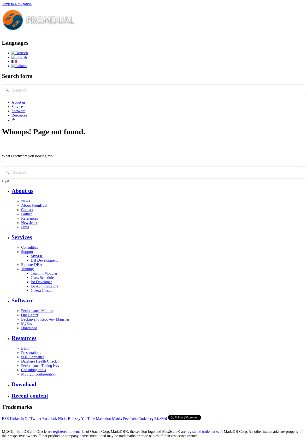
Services (18, 107)
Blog (25, 348)
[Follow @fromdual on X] (184, 419)
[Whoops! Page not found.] (19, 57)
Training (27, 269)
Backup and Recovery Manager (45, 319)
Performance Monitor (37, 311)
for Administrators (44, 286)
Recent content (30, 396)
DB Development (44, 260)
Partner (26, 214)
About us (18, 102)
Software (18, 111)
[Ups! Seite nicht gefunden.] (20, 53)
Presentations (31, 353)
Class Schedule (42, 278)
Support (27, 252)
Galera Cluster (42, 290)
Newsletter (29, 223)
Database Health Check (39, 361)
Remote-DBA (31, 265)
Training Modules (44, 273)
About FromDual (34, 205)
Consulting (29, 247)
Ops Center (29, 315)
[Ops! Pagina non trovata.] (19, 66)
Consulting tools (33, 370)
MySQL (37, 256)
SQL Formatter (32, 357)
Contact (27, 210)
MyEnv (27, 324)
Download (29, 328)
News (25, 201)
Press (25, 227)
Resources (19, 115)
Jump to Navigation (17, 4)
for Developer (41, 282)
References (29, 218)
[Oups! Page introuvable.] (14, 61)
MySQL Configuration (38, 374)
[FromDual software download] (14, 120)
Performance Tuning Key (40, 366)
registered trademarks (69, 431)
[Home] (38, 32)
